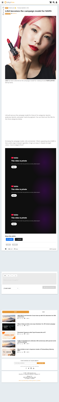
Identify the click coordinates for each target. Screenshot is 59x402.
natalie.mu (14, 13)
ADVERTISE (24, 380)
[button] (5, 275)
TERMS (38, 380)
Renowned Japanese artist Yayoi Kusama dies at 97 (31, 332)
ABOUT (20, 380)
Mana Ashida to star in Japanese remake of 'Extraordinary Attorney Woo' (35, 350)
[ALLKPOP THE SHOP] (50, 2)
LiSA (8, 244)
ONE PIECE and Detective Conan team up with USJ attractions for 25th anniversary (36, 316)
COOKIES (30, 380)
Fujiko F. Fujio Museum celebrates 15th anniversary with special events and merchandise (36, 341)
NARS (15, 244)
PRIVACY (35, 380)
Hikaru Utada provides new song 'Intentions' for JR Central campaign (36, 324)
